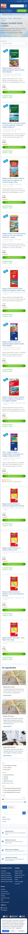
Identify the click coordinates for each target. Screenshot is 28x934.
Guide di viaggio (19, 881)
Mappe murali (18, 877)
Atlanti (16, 879)
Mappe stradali (17, 18)
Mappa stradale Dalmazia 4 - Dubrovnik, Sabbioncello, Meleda (13, 505)
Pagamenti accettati (6, 875)
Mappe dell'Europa (8, 716)
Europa (3, 20)
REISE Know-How (8, 781)
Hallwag (6, 777)
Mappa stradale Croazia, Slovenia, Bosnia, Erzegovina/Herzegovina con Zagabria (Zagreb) (13, 399)
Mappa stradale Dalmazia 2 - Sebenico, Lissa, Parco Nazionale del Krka (13, 594)
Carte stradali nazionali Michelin (12, 790)
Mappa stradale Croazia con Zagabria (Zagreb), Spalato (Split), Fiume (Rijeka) (13, 70)
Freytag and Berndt (9, 775)
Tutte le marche (5, 902)
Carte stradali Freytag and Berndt (12, 788)
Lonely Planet (4, 891)
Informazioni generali (6, 879)
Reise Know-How (5, 898)
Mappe (10, 18)
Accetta (5, 931)
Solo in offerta (7, 767)
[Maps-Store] (4, 6)
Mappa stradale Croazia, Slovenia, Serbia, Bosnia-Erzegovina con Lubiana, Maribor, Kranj (13, 180)
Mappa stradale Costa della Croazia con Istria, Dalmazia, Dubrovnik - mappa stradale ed (14, 125)
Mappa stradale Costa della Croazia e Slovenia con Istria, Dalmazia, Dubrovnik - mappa (14, 235)
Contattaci (3, 871)
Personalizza (21, 931)
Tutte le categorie (7, 10)
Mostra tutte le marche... (8, 783)
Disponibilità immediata (10, 765)
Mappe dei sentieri (20, 875)
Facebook (4, 908)
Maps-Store (4, 18)
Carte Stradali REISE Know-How (12, 792)
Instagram (4, 910)
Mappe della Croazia (9, 687)
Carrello (22, 10)
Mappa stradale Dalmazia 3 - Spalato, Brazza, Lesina (11, 549)
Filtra (4, 807)
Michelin (6, 779)
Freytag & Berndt (5, 893)
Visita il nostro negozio (7, 881)
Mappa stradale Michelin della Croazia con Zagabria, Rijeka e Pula (13, 289)
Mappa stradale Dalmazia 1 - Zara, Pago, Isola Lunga (13, 639)
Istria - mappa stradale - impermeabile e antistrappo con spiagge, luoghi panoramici (12, 454)
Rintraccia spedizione (6, 877)
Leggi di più (18, 928)
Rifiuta (12, 931)
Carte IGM (17, 883)
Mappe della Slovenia (9, 747)
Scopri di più (6, 695)
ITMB (2, 900)
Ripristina (10, 807)
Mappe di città (18, 873)
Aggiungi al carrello (14, 92)
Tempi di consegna (6, 873)
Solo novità (7, 769)
